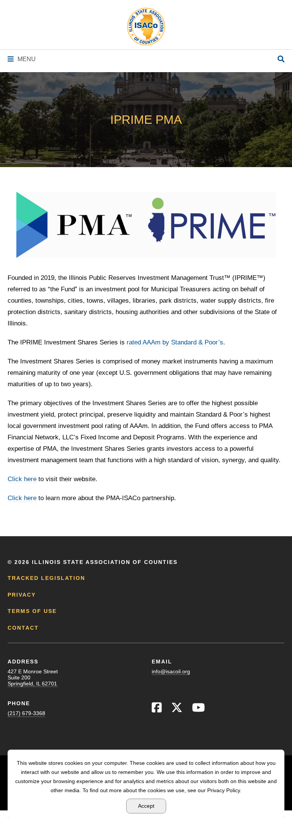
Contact (23, 628)
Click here (22, 479)
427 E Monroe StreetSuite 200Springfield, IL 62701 (33, 677)
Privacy (22, 595)
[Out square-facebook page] (157, 709)
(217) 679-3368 (26, 713)
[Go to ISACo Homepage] (146, 27)
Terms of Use (32, 611)
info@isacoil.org (171, 671)
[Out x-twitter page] (176, 709)
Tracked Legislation (46, 578)
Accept (146, 806)
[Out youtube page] (198, 709)
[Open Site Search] (281, 59)
